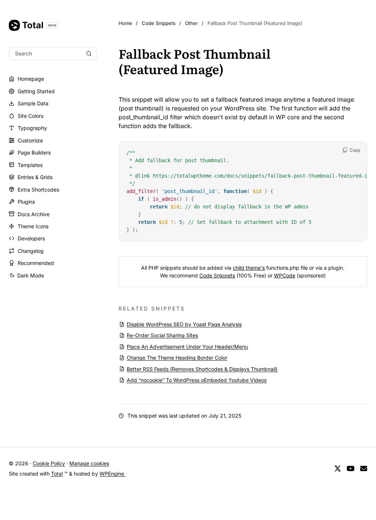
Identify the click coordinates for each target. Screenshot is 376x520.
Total (39, 25)
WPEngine (113, 473)
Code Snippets (217, 275)
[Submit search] (89, 53)
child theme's (249, 268)
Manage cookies (89, 463)
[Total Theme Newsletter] (363, 468)
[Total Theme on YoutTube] (351, 468)
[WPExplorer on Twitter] (337, 468)
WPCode (284, 275)
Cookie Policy (49, 463)
